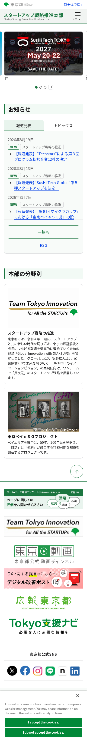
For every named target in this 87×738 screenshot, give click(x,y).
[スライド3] (45, 87)
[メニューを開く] (77, 16)
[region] (43, 714)
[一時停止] (50, 87)
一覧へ (43, 232)
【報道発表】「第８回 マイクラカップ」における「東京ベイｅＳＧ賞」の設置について (46, 214)
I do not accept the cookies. (43, 732)
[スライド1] (36, 87)
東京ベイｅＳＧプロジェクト (33, 436)
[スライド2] (40, 87)
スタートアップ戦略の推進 (31, 333)
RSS (43, 245)
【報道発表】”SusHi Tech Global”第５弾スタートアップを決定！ (46, 185)
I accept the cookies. (43, 722)
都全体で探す (73, 4)
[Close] (77, 695)
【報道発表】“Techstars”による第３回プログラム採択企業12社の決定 (46, 156)
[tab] (24, 125)
